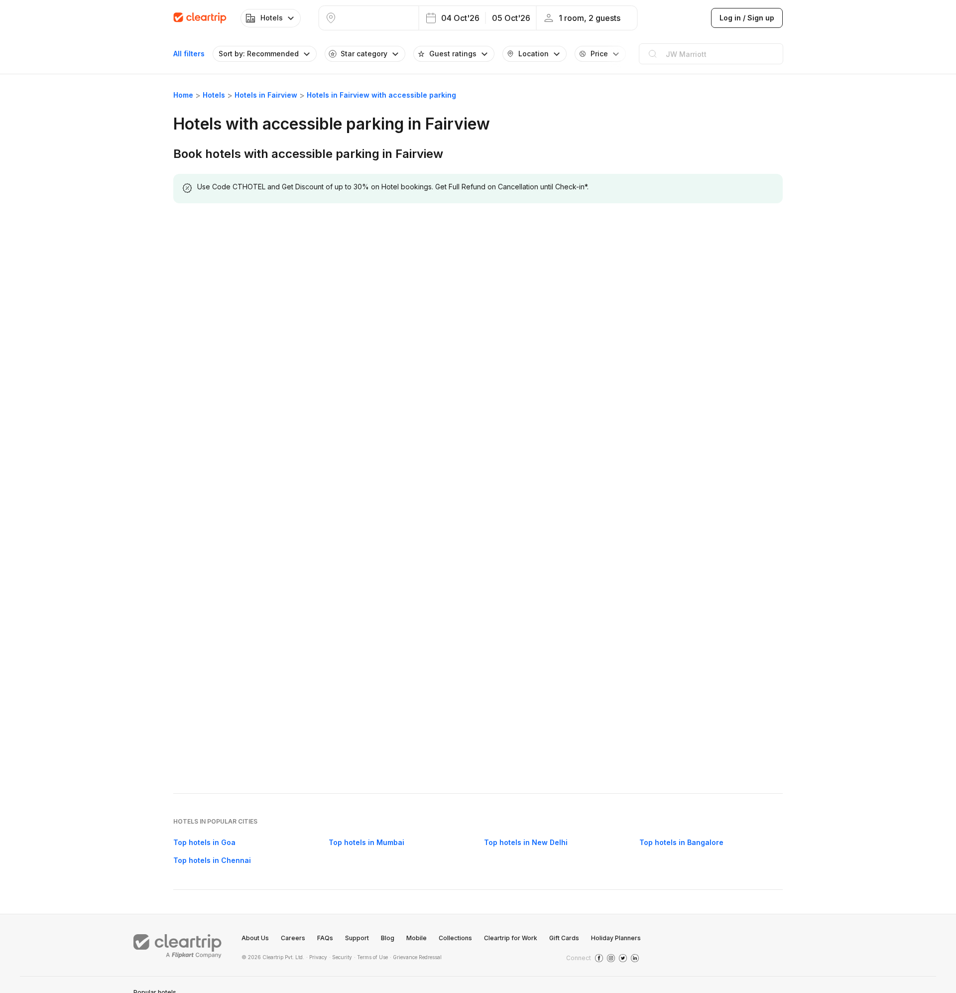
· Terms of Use (371, 957)
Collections (455, 938)
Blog (387, 938)
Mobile (416, 938)
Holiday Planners (616, 938)
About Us (255, 938)
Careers (293, 938)
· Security (340, 957)
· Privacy (316, 957)
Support (357, 938)
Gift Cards (564, 938)
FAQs (325, 938)
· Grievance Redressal (416, 957)
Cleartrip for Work (510, 938)
